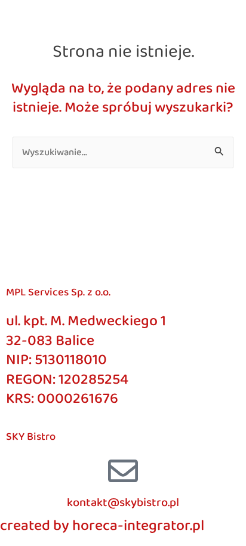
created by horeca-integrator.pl (102, 526)
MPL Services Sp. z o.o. (58, 292)
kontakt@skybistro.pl (123, 502)
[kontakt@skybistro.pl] (123, 471)
